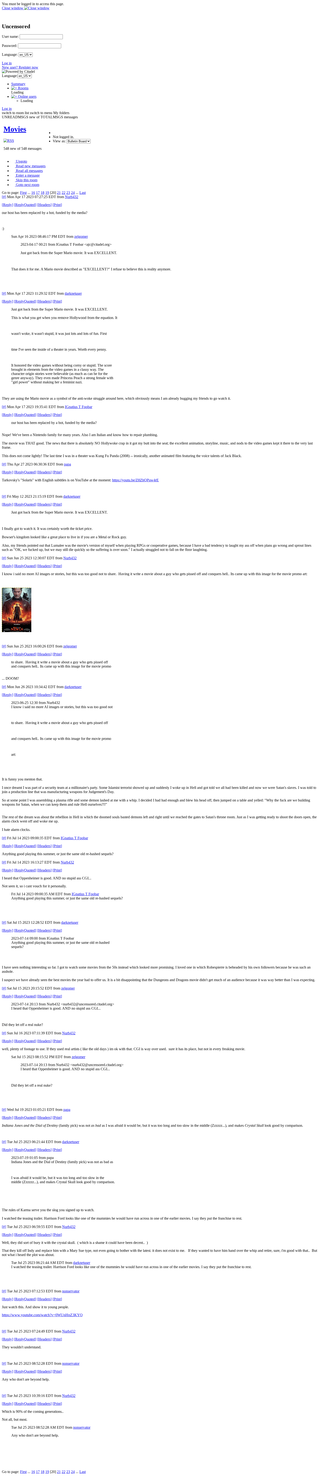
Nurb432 (71, 197)
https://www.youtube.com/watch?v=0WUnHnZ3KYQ (42, 1315)
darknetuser (73, 293)
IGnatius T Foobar (78, 407)
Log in (7, 63)
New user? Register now (20, 67)
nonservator (70, 1291)
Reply (7, 205)
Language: (10, 54)
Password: (9, 46)
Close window (13, 8)
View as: (59, 141)
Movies (15, 129)
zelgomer (81, 236)
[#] (4, 197)
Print (57, 205)
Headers (44, 205)
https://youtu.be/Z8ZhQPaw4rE (135, 480)
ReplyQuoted (25, 205)
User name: (10, 36)
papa (67, 464)
